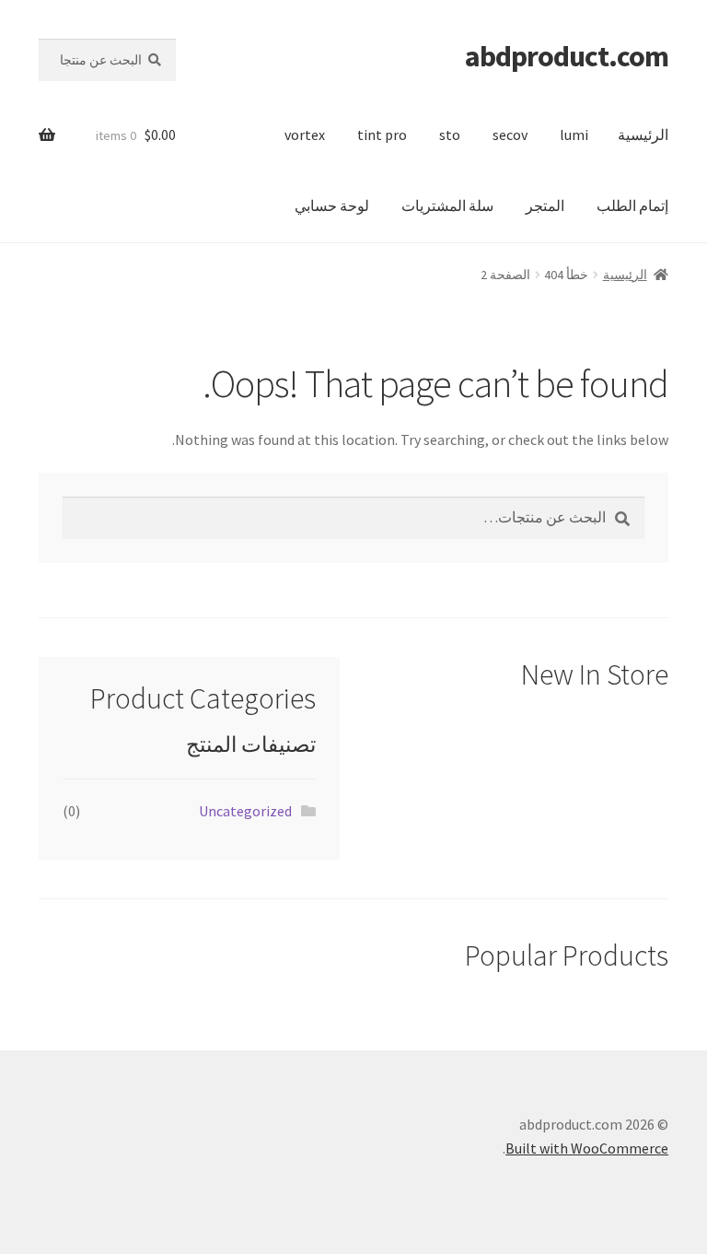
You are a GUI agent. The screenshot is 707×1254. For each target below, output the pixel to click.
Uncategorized (245, 811)
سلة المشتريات (447, 205)
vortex (304, 134)
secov (510, 134)
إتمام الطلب (632, 205)
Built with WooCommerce (586, 1148)
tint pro (382, 134)
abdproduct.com (566, 56)
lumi (574, 134)
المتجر (545, 205)
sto (449, 134)
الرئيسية (643, 134)
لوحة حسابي (332, 205)
